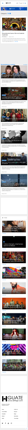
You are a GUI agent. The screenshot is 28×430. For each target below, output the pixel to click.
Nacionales (16, 416)
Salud (3, 418)
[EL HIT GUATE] (8, 3)
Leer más (16, 41)
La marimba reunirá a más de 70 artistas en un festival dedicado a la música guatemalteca (12, 97)
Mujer (15, 413)
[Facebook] (5, 423)
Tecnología (16, 418)
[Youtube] (21, 3)
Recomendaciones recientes (8, 64)
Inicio (3, 409)
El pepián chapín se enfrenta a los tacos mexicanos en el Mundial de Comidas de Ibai (13, 184)
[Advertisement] (10, 53)
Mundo (3, 416)
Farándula (3, 138)
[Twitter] (17, 3)
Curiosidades (4, 160)
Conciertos (3, 73)
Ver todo (25, 64)
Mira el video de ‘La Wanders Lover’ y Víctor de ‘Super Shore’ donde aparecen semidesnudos (13, 228)
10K (8, 13)
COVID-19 (16, 409)
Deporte (15, 411)
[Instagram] (23, 3)
